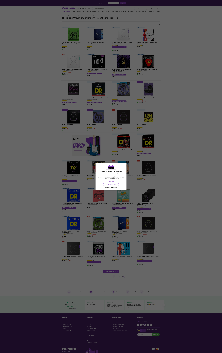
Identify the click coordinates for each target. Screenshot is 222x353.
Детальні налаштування (111, 184)
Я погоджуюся (111, 181)
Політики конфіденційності (113, 178)
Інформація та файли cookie (111, 187)
